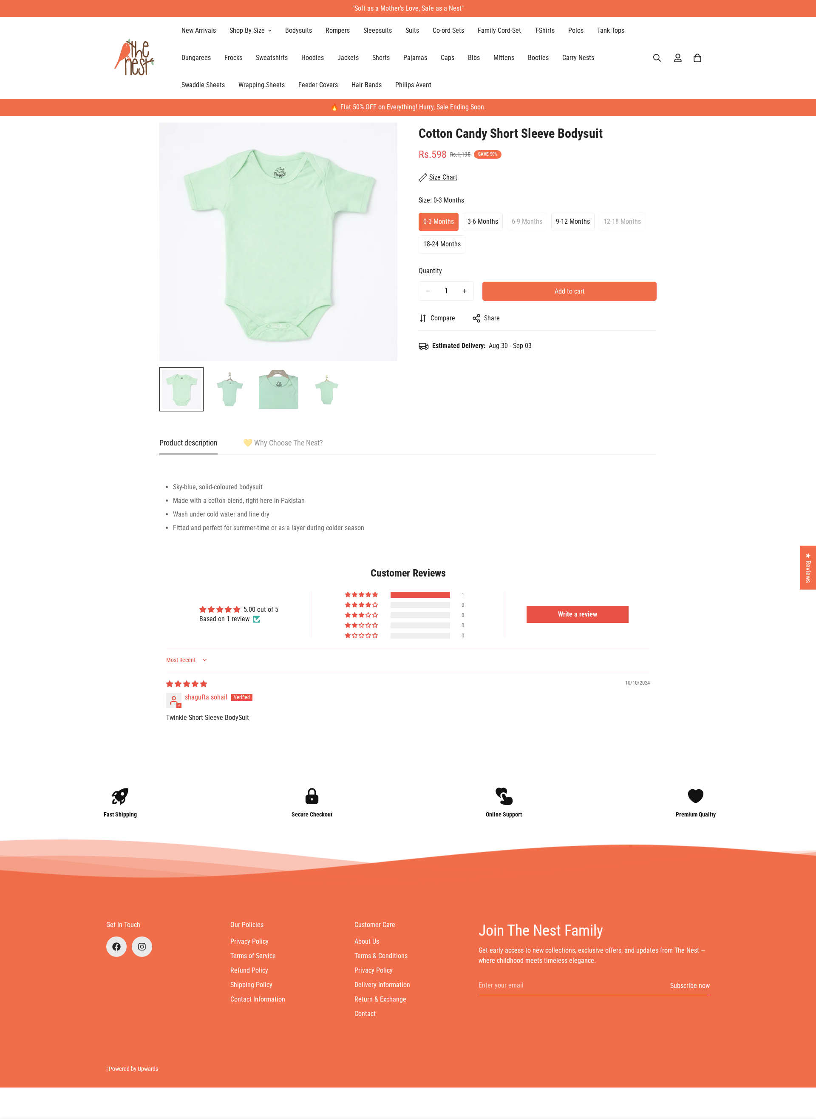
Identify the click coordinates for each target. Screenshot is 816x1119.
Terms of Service (253, 956)
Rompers (338, 30)
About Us (366, 941)
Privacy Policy (249, 941)
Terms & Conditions (381, 956)
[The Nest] (137, 58)
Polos (576, 30)
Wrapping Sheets (261, 85)
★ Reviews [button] (808, 568)
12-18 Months (625, 224)
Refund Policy (249, 970)
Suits (412, 30)
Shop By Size (247, 30)
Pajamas (415, 58)
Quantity (430, 271)
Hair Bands (366, 85)
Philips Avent (413, 85)
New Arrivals (198, 30)
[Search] (657, 58)
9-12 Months (575, 224)
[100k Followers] (142, 946)
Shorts (381, 58)
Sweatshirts (272, 58)
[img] (186, 684)
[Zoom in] (379, 140)
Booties (538, 58)
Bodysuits (298, 30)
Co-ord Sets (448, 30)
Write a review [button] (577, 614)
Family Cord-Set (499, 30)
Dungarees (196, 58)
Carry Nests (578, 58)
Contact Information (257, 999)
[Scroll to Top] (799, 1072)
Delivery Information (382, 985)
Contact (365, 1014)
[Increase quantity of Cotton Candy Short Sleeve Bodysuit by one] (464, 291)
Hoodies (312, 58)
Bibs (474, 58)
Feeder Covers (318, 85)
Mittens (503, 58)
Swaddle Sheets (203, 85)
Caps (447, 58)
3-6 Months (485, 224)
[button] (697, 58)
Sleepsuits (377, 30)
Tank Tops (610, 30)
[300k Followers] (116, 946)
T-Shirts (545, 30)
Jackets (348, 58)
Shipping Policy (251, 985)
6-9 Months (529, 224)
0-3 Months (441, 224)
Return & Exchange (380, 999)
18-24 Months (444, 247)
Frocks (233, 58)
